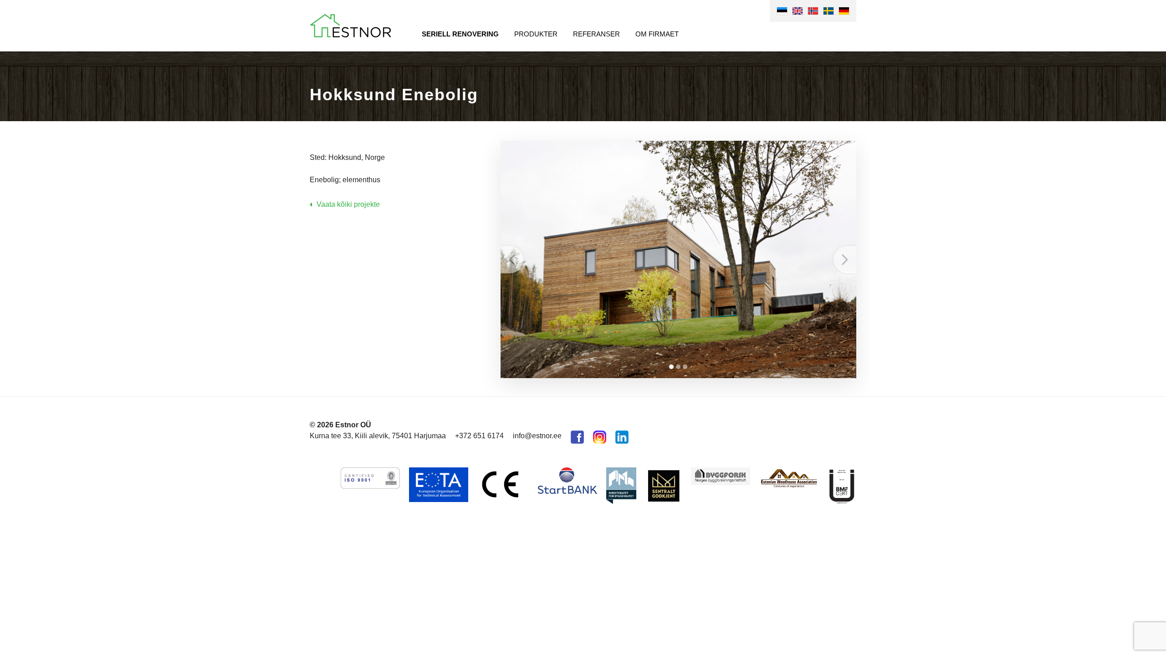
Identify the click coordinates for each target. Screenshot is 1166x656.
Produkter (535, 34)
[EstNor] (350, 26)
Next (845, 259)
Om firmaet (657, 34)
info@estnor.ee (537, 436)
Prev (512, 259)
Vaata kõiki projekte (348, 204)
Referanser (596, 34)
